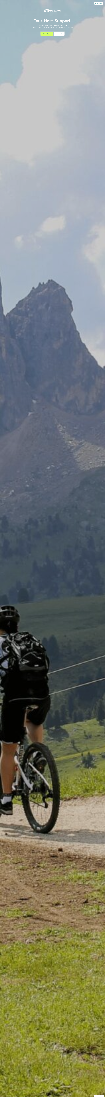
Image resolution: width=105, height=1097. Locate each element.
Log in (58, 33)
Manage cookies (99, 1096)
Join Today (46, 33)
